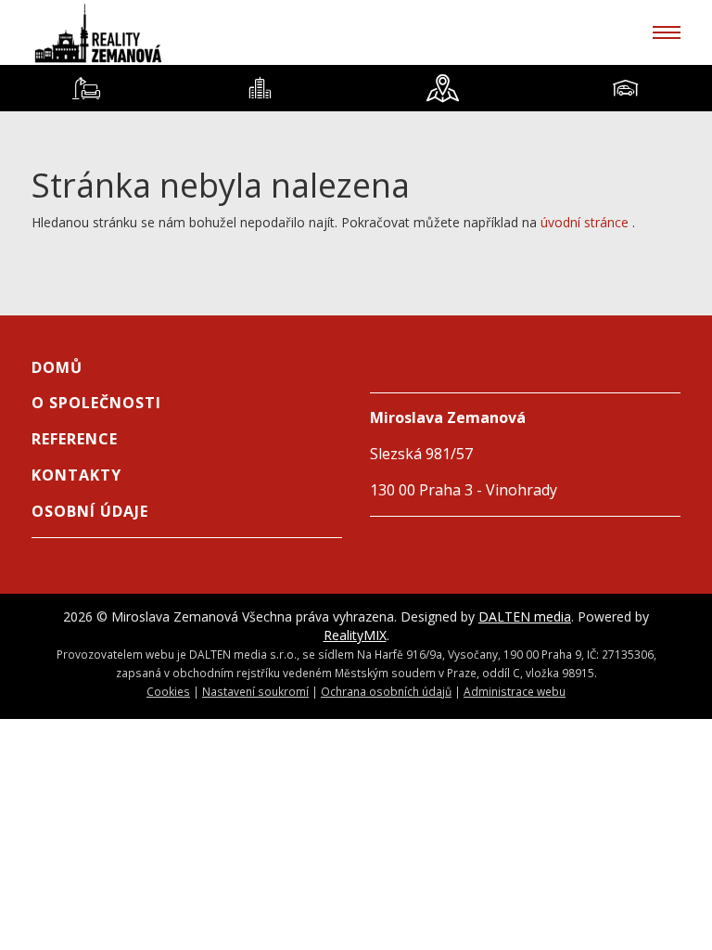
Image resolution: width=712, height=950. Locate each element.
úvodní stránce (584, 222)
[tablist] (356, 88)
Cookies (168, 691)
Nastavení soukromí (255, 691)
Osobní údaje (90, 511)
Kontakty (76, 475)
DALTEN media (524, 616)
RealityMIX (355, 635)
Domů (57, 367)
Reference (75, 439)
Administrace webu (515, 691)
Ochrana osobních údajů (386, 691)
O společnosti (96, 402)
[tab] (86, 88)
